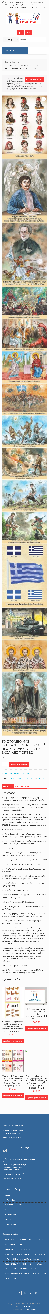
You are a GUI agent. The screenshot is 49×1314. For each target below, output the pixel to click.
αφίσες (41, 778)
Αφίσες (14, 778)
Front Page (24, 1147)
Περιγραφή (7, 786)
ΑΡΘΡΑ (8, 1219)
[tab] (7, 786)
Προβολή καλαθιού (34, 79)
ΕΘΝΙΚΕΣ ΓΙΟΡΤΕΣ (24, 778)
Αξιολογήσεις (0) (22, 786)
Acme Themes (30, 1309)
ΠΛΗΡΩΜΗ (11, 1214)
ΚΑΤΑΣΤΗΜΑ (10, 1200)
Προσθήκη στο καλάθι (19, 764)
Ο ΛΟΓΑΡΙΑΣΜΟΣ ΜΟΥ (14, 1205)
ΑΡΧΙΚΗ (8, 1195)
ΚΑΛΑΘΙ (23, 7)
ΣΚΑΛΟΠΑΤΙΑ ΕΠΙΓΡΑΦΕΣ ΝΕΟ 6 (17, 1249)
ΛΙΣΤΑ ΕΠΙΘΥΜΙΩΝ (12, 7)
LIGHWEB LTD (28, 1306)
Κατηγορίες (11, 50)
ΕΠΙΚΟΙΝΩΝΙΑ (10, 1224)
